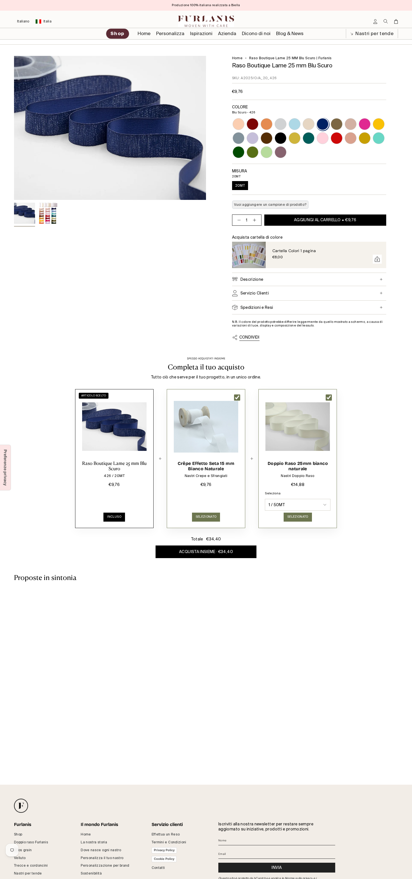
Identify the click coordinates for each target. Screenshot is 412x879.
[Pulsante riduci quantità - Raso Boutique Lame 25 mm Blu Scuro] (238, 220)
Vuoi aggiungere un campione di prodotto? (270, 204)
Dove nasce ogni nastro (101, 850)
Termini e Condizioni (169, 842)
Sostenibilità (91, 873)
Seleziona (273, 493)
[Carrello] (396, 21)
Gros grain (23, 850)
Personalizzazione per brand (105, 865)
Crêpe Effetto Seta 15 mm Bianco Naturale (206, 466)
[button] (170, 33)
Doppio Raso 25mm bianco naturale (298, 466)
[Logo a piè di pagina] (21, 806)
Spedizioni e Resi (256, 307)
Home (237, 58)
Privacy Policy (164, 850)
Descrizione (251, 279)
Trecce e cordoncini (31, 865)
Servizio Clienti (254, 293)
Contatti (158, 868)
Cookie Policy (164, 859)
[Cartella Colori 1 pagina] (249, 255)
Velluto (20, 858)
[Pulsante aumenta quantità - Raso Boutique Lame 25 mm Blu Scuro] (255, 220)
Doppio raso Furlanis (31, 842)
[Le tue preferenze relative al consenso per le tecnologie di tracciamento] (5, 467)
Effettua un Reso (166, 834)
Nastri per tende (374, 33)
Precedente (14, 128)
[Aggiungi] (377, 259)
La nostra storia (94, 842)
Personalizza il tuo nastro (102, 858)
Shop (18, 834)
